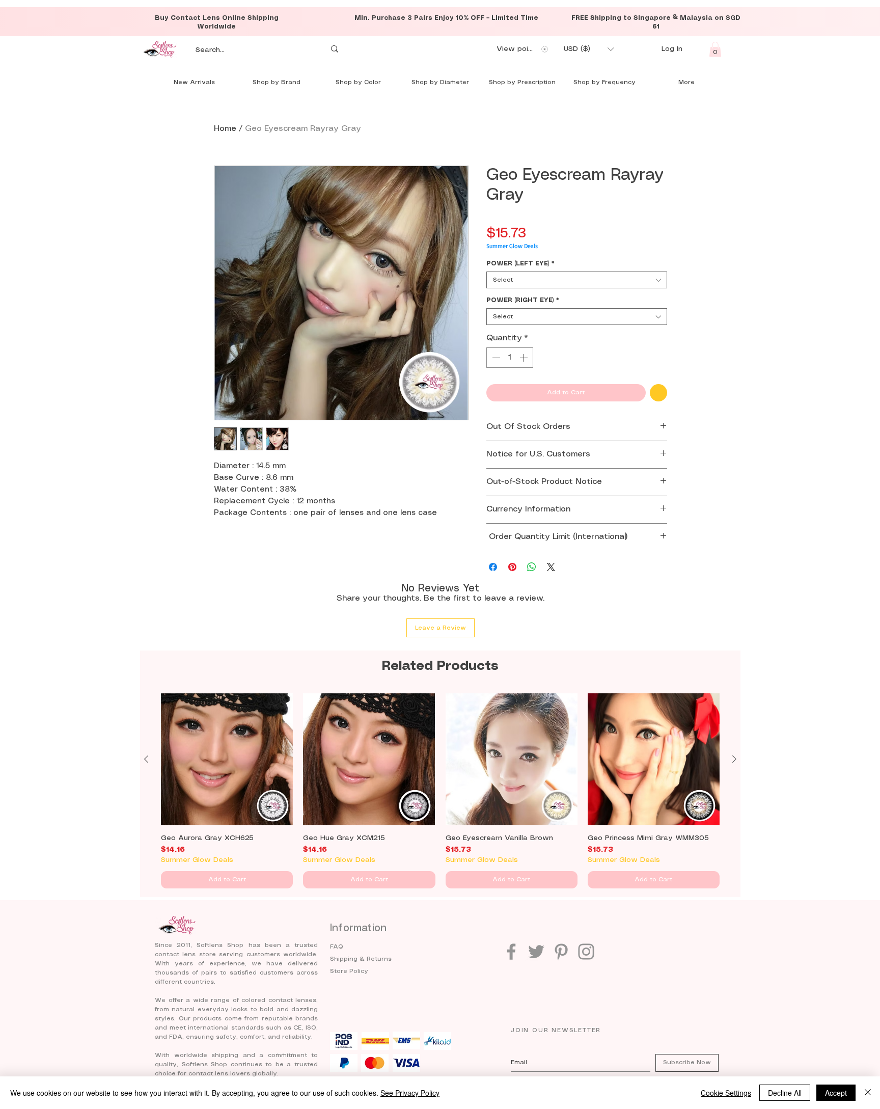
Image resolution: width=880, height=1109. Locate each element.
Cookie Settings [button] (726, 1093)
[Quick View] (227, 759)
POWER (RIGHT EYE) (522, 300)
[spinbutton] (509, 357)
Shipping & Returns (361, 959)
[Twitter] (536, 951)
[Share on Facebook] (493, 567)
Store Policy (349, 971)
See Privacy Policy (409, 1093)
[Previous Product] (146, 759)
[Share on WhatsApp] (532, 567)
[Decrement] (495, 357)
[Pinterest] (561, 951)
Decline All (785, 1093)
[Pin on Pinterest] (512, 567)
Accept (836, 1093)
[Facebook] (511, 951)
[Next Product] (734, 759)
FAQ (336, 947)
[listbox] (588, 49)
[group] (440, 791)
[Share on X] (551, 567)
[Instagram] (586, 951)
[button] (588, 49)
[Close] (868, 1093)
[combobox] (576, 280)
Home (225, 128)
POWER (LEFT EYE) (520, 263)
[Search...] (334, 49)
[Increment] (524, 357)
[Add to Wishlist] (658, 392)
